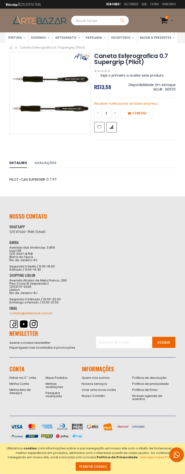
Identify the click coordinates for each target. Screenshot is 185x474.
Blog (144, 4)
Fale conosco (131, 4)
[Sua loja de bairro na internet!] (39, 21)
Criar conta (169, 4)
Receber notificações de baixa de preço (126, 103)
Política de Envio (145, 390)
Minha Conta (19, 383)
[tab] (21, 163)
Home (11, 47)
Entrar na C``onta (22, 377)
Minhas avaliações (54, 385)
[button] (85, 62)
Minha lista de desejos (20, 391)
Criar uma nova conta (99, 390)
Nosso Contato (93, 396)
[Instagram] (33, 324)
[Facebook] (13, 324)
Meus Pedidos (57, 377)
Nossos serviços (94, 383)
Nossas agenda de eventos (147, 397)
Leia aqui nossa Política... (159, 457)
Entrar (154, 4)
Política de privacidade (150, 383)
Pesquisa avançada (54, 394)
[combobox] (100, 20)
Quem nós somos (96, 377)
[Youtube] (23, 324)
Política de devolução (149, 377)
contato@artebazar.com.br (31, 313)
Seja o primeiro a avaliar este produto (132, 75)
